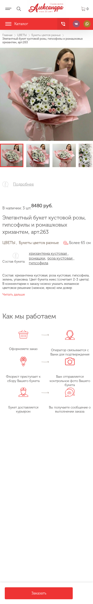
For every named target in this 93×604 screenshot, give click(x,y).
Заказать (38, 593)
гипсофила (38, 263)
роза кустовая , (60, 258)
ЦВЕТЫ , (9, 242)
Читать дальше (13, 294)
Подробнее (23, 184)
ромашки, (37, 258)
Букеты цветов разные (39, 242)
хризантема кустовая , (49, 253)
